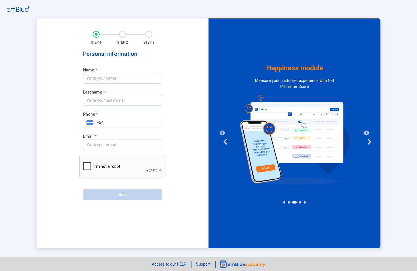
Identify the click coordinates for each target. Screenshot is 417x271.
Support (203, 264)
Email (89, 136)
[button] (96, 37)
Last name (94, 92)
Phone (90, 114)
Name (90, 70)
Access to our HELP (169, 264)
